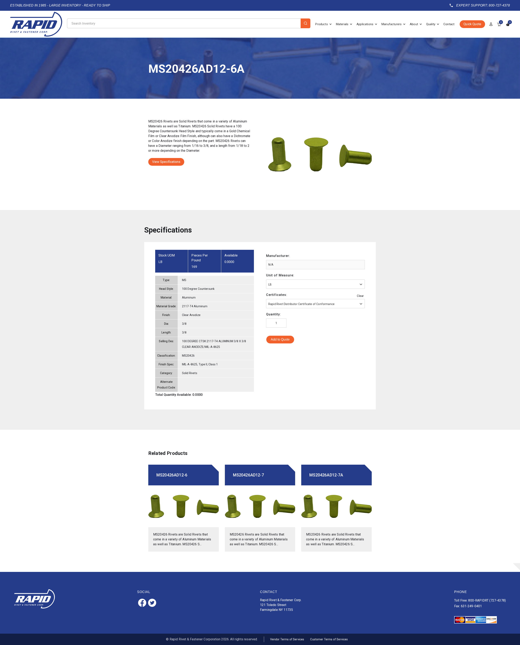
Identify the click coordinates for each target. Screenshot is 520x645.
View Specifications (166, 162)
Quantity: (273, 314)
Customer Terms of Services (329, 639)
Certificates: (276, 295)
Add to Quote (280, 339)
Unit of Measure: (280, 275)
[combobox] (315, 284)
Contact (448, 24)
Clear (360, 296)
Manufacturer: (278, 256)
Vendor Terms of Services (287, 639)
